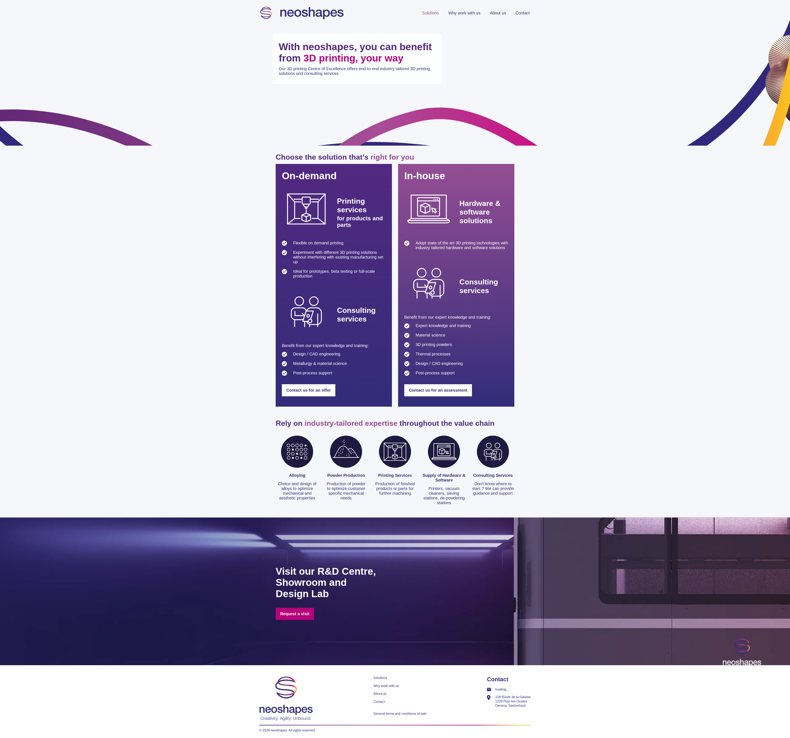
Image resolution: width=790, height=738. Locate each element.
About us (498, 13)
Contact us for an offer (308, 390)
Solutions (430, 13)
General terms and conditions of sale (400, 713)
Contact (523, 13)
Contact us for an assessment (438, 390)
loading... (502, 689)
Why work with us (464, 13)
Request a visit (294, 614)
